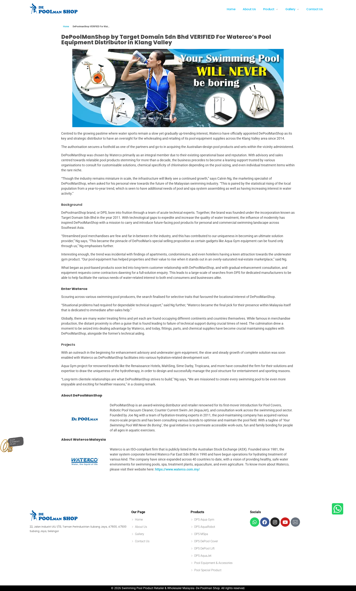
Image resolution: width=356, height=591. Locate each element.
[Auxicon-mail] (295, 522)
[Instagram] (275, 522)
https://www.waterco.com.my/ (177, 469)
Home (66, 26)
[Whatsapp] (254, 522)
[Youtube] (285, 522)
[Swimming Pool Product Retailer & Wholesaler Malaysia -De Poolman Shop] (54, 9)
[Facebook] (264, 522)
